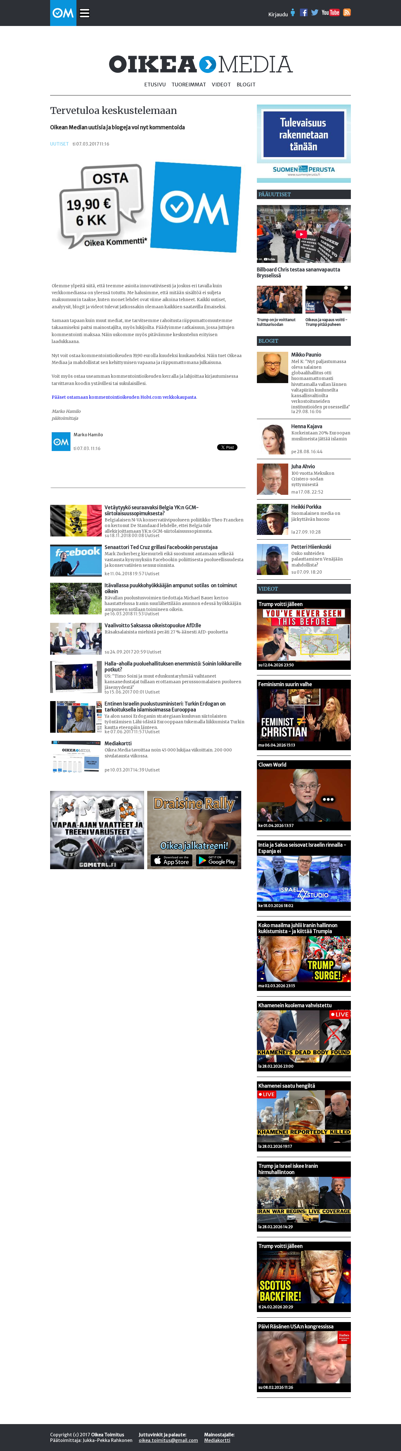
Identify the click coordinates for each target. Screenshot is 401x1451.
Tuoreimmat (188, 84)
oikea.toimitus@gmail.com (168, 1440)
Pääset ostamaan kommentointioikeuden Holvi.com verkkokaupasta (124, 397)
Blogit (246, 84)
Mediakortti (217, 1440)
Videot (221, 84)
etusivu (155, 84)
